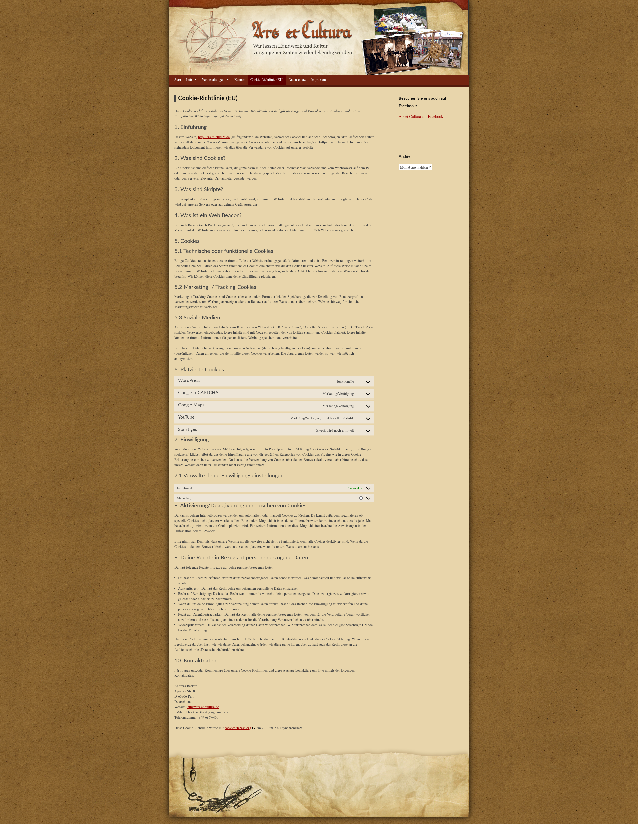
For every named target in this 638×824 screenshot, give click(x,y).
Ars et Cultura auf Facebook (421, 116)
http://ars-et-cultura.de (214, 136)
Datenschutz (297, 79)
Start (177, 79)
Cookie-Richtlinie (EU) (267, 79)
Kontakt (239, 79)
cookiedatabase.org (238, 727)
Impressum (318, 79)
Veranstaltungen (213, 79)
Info (189, 79)
